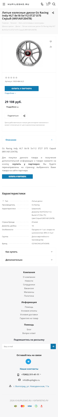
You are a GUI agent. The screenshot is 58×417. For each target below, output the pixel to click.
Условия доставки (29, 314)
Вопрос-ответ (29, 333)
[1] (6, 78)
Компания (29, 272)
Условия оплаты (29, 310)
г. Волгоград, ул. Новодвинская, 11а (31, 386)
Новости (29, 280)
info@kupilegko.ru (31, 380)
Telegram (28, 361)
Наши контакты (29, 368)
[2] (9, 78)
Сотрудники (29, 284)
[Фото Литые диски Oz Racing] (29, 53)
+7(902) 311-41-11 (30, 374)
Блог (29, 329)
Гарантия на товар (29, 318)
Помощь (29, 307)
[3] (11, 78)
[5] (16, 78)
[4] (14, 78)
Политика (29, 295)
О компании (29, 277)
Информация (29, 302)
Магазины (29, 292)
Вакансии (29, 288)
